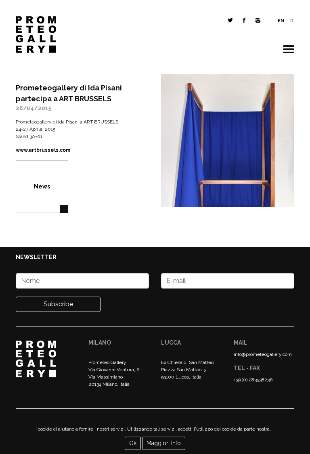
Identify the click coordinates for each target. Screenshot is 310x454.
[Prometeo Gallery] (36, 37)
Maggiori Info (164, 443)
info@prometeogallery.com (263, 354)
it (291, 20)
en (281, 20)
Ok (132, 443)
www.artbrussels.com (43, 150)
